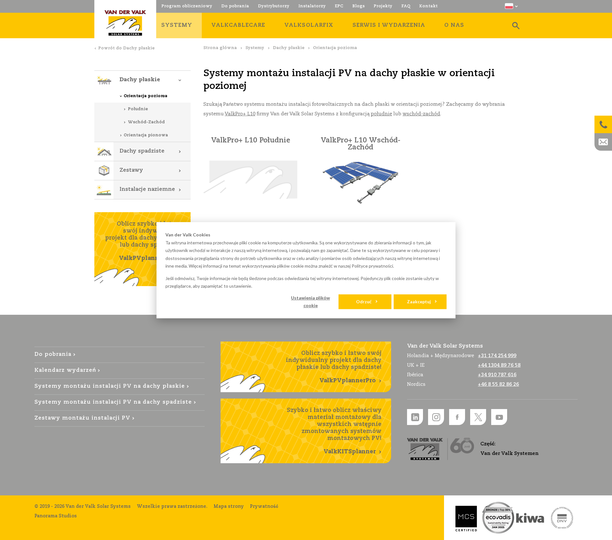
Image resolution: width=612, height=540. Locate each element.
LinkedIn (415, 417)
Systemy (254, 48)
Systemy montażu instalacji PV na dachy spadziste (113, 402)
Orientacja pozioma (145, 96)
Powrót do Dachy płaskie (126, 48)
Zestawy (131, 170)
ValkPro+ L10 (240, 114)
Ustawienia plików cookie (310, 301)
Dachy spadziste (142, 151)
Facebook (457, 417)
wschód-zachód (421, 114)
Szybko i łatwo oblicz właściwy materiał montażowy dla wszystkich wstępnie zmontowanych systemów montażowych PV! (334, 431)
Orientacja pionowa (146, 135)
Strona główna (220, 48)
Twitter (478, 417)
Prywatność (264, 506)
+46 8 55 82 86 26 (498, 384)
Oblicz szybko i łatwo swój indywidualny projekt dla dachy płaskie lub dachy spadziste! (143, 241)
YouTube (499, 417)
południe (381, 114)
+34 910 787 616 (497, 374)
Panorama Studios (55, 516)
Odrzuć (364, 301)
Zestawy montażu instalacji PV (82, 418)
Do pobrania (52, 354)
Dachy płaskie (288, 48)
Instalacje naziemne (147, 189)
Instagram (436, 417)
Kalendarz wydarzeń (65, 370)
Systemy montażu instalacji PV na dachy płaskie (109, 386)
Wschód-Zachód (146, 122)
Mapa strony (229, 506)
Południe (138, 109)
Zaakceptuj (419, 301)
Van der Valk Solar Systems (125, 23)
